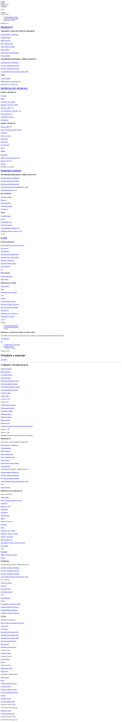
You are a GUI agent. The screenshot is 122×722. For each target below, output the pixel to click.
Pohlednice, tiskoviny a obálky (9, 105)
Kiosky (3, 148)
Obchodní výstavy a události (9, 292)
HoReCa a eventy (6, 136)
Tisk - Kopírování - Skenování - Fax (11, 111)
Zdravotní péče (5, 145)
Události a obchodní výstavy (9, 683)
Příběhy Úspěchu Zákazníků (9, 158)
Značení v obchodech (7, 536)
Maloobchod (4, 139)
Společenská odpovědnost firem (10, 254)
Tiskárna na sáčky (6, 108)
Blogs (2, 289)
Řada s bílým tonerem (7, 43)
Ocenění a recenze (6, 686)
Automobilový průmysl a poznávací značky (13, 543)
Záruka (3, 219)
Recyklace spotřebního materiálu (10, 68)
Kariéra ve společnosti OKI (8, 641)
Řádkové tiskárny (6, 40)
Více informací (5, 338)
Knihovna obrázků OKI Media (9, 307)
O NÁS (4, 238)
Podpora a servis (9, 346)
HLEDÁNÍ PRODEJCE (11, 19)
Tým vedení (4, 629)
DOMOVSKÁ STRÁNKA (12, 344)
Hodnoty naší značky (7, 276)
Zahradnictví (4, 142)
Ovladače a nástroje (6, 197)
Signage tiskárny (5, 56)
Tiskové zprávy (5, 286)
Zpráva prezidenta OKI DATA (9, 692)
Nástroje (3, 164)
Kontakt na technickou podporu (10, 607)
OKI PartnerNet (5, 266)
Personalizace (4, 120)
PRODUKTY (7, 27)
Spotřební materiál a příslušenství (10, 178)
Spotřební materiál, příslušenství (10, 62)
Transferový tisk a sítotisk (8, 102)
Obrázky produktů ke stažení (9, 689)
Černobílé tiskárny (6, 37)
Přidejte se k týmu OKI (7, 260)
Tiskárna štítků (5, 127)
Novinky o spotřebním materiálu (10, 65)
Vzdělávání (4, 133)
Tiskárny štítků (5, 49)
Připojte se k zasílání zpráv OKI (10, 304)
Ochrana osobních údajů (8, 701)
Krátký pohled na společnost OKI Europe (12, 245)
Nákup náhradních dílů (7, 190)
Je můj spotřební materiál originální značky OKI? (14, 71)
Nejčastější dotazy (6, 216)
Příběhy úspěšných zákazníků (9, 81)
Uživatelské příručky (6, 206)
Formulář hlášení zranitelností (9, 228)
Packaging (4, 96)
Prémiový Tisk (5, 161)
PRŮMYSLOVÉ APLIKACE (14, 88)
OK (2, 341)
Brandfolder (4, 155)
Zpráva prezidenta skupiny (8, 301)
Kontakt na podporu (6, 225)
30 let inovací (4, 248)
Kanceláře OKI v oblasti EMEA (10, 257)
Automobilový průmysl (7, 117)
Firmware (3, 200)
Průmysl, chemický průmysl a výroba (11, 130)
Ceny (2, 295)
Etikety (3, 99)
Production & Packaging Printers (10, 53)
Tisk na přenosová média (8, 46)
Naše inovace (4, 279)
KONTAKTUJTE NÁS (11, 17)
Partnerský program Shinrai (8, 263)
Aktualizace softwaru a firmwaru (10, 231)
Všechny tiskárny (6, 78)
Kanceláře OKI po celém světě (9, 632)
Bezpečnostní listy (6, 203)
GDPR (3, 662)
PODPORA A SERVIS (11, 171)
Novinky (3, 298)
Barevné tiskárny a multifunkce (9, 34)
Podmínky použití (6, 698)
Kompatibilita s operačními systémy (11, 604)
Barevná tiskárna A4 (6, 114)
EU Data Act (4, 209)
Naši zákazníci (5, 251)
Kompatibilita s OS (6, 222)
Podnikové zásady (6, 653)
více (2, 269)
